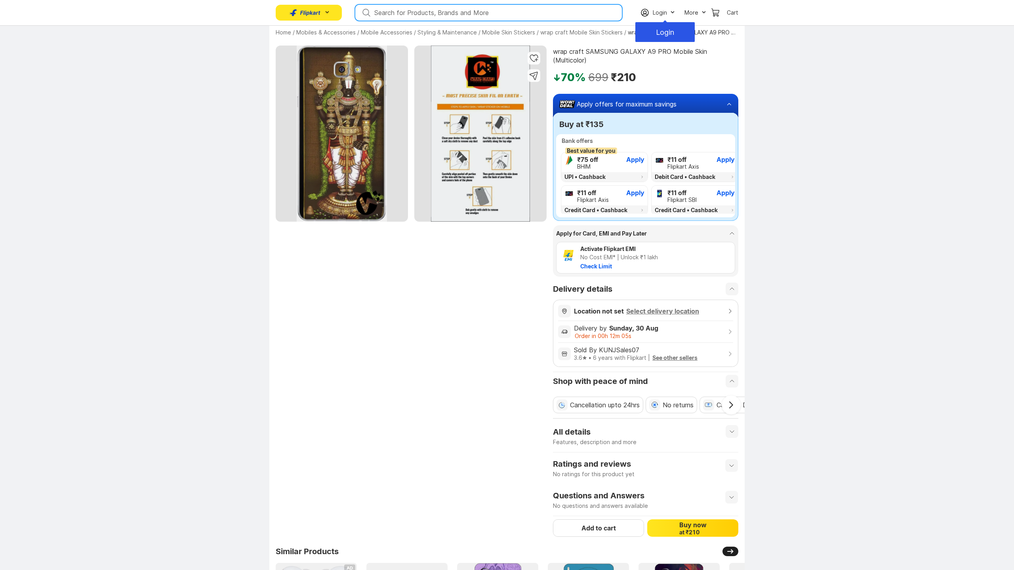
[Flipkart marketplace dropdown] (305, 12)
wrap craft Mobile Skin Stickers (581, 32)
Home (283, 32)
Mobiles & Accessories (326, 32)
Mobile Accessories (386, 32)
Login (665, 32)
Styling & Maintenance (447, 32)
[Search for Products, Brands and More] (365, 13)
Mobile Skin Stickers (508, 32)
